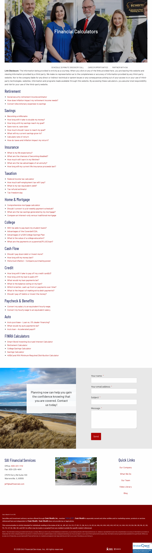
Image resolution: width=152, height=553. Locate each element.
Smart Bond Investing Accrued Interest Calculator (30, 341)
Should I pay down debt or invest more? (25, 254)
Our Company (125, 467)
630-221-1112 (17, 466)
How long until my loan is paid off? (22, 276)
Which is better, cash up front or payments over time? (31, 287)
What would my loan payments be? (23, 280)
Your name (107, 376)
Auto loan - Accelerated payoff (21, 329)
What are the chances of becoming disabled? (27, 156)
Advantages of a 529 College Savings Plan (26, 234)
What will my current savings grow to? (24, 133)
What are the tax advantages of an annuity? (27, 163)
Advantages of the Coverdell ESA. (22, 231)
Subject (105, 397)
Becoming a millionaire (17, 116)
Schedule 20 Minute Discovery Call (67, 67)
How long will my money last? (20, 257)
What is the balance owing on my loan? (24, 283)
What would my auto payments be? (23, 325)
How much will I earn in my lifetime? (23, 159)
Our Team (125, 480)
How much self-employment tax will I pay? (26, 182)
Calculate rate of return (18, 136)
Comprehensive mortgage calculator (23, 205)
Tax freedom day (15, 192)
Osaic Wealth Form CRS (9, 514)
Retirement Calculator (17, 345)
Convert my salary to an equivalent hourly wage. (29, 306)
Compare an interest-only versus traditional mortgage (31, 215)
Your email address (111, 386)
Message (106, 408)
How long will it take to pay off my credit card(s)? (29, 273)
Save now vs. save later (17, 126)
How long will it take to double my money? (26, 119)
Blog (126, 493)
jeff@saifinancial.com (14, 484)
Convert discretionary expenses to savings (26, 103)
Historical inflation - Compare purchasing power (29, 260)
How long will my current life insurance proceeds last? (31, 166)
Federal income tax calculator (20, 179)
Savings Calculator (15, 352)
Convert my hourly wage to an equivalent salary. (29, 310)
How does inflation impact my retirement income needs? (32, 100)
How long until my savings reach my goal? (26, 123)
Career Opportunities (98, 67)
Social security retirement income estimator (27, 97)
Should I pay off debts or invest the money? (27, 294)
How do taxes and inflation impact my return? (28, 140)
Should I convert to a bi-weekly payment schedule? (30, 208)
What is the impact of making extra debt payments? (30, 290)
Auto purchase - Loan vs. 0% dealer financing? (28, 322)
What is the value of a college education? (25, 238)
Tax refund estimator (17, 189)
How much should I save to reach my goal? (26, 130)
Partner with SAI (120, 67)
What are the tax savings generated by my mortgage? (31, 212)
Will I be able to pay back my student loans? (27, 227)
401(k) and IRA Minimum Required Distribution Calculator (33, 355)
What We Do (125, 474)
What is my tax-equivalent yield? (22, 185)
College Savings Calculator (19, 348)
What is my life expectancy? (20, 152)
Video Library (125, 486)
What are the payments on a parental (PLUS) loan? (30, 241)
